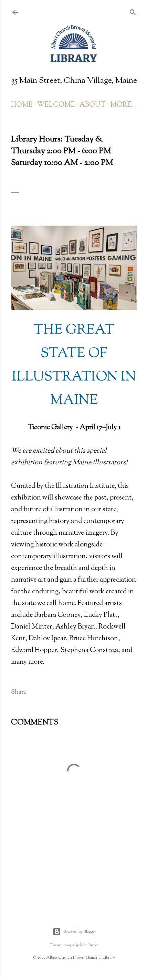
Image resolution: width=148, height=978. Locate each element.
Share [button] (19, 692)
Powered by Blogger (80, 932)
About (93, 105)
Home (22, 105)
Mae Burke (89, 945)
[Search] (133, 12)
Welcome (56, 105)
